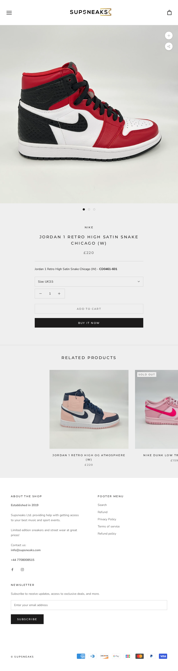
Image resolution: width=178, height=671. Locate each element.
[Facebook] (12, 569)
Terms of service (109, 526)
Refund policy (107, 534)
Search (102, 505)
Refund (102, 512)
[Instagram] (22, 569)
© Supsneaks (22, 656)
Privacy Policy (107, 519)
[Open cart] (169, 12)
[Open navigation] (9, 13)
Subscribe (27, 619)
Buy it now (89, 323)
